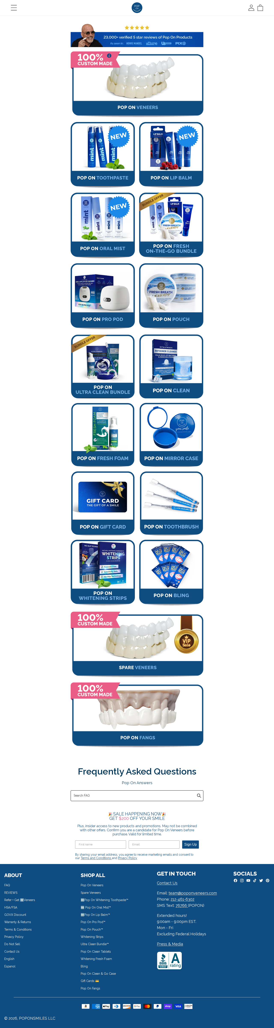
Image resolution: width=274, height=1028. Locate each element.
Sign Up (190, 844)
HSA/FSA (10, 907)
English (9, 959)
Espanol (9, 966)
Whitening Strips (92, 937)
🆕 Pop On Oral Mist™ (96, 907)
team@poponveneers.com (192, 893)
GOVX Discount (15, 914)
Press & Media (170, 944)
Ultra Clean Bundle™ (95, 944)
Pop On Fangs (90, 988)
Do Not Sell (12, 944)
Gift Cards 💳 (90, 981)
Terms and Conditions (96, 858)
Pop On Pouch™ (92, 929)
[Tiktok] (255, 880)
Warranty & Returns (17, 922)
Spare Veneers (91, 892)
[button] (14, 7)
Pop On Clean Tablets (96, 951)
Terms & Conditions (18, 929)
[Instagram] (242, 880)
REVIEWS (10, 892)
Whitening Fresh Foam (96, 959)
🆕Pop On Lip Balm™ (95, 914)
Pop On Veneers (92, 885)
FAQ (7, 885)
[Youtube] (248, 880)
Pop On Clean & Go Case (98, 973)
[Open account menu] (251, 7)
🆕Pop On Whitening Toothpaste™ (104, 900)
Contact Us (11, 951)
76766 (182, 905)
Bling (84, 966)
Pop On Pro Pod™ (93, 922)
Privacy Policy (127, 858)
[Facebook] (235, 880)
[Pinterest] (267, 880)
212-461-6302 (182, 899)
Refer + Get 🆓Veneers (19, 900)
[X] (261, 880)
